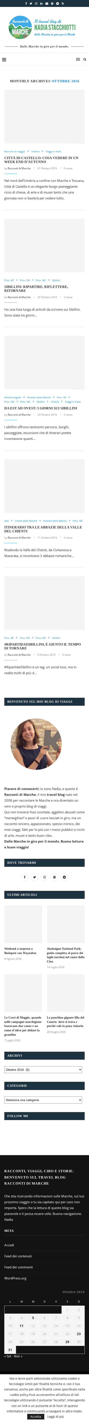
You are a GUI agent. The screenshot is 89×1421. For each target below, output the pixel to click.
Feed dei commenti (18, 1267)
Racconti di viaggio (14, 151)
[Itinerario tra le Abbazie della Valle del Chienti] (44, 486)
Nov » (18, 1356)
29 (67, 1342)
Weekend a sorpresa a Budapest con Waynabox (20, 951)
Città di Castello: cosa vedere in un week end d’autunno (41, 160)
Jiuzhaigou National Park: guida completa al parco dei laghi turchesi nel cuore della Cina (65, 955)
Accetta (35, 1417)
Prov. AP (9, 280)
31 (10, 1350)
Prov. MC (41, 280)
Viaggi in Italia (53, 151)
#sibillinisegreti (12, 397)
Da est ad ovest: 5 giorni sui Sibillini (40, 408)
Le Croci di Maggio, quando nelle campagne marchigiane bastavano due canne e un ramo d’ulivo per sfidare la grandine (22, 1026)
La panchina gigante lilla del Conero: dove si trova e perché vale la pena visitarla (65, 1022)
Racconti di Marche (19, 168)
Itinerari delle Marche (39, 397)
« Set (7, 1356)
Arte (6, 520)
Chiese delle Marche (26, 520)
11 (22, 1326)
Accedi (9, 1245)
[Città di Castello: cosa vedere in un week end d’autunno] (44, 117)
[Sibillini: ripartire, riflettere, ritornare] (44, 245)
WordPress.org (15, 1278)
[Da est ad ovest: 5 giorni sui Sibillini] (44, 362)
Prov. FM (25, 280)
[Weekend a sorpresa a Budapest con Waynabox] (23, 924)
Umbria (35, 151)
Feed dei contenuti (18, 1256)
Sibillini (56, 280)
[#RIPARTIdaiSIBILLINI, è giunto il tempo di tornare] (44, 603)
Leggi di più (55, 1416)
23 (79, 1334)
